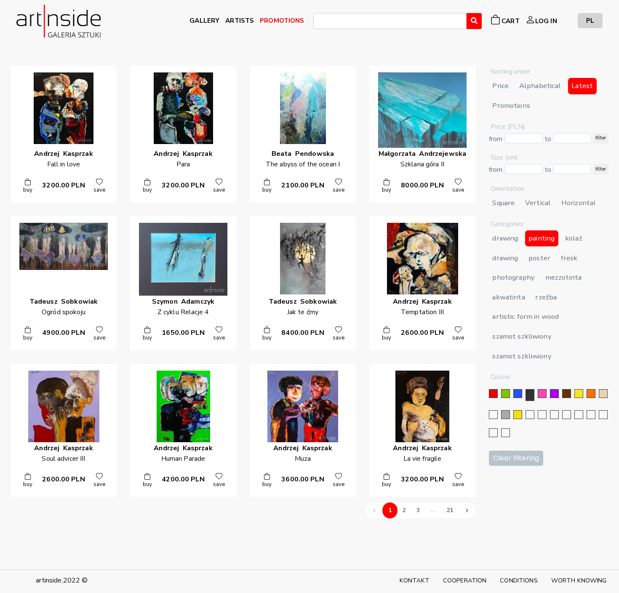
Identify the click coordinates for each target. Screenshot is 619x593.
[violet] (554, 394)
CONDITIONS (518, 580)
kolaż (573, 238)
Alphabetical (540, 86)
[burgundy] (493, 433)
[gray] (603, 415)
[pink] (542, 394)
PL (590, 20)
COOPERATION (465, 580)
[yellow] (579, 394)
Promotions (511, 105)
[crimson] (591, 415)
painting (541, 238)
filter (600, 137)
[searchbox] (318, 22)
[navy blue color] (567, 415)
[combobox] (390, 21)
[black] (530, 395)
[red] (493, 394)
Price (500, 86)
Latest (582, 86)
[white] (493, 415)
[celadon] (506, 433)
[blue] (518, 394)
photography (513, 277)
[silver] (530, 415)
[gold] (518, 415)
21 (449, 510)
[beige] (603, 394)
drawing (505, 238)
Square (503, 203)
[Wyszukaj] (474, 21)
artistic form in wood (525, 316)
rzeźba (546, 297)
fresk (569, 258)
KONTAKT (415, 580)
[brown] (567, 394)
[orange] (591, 394)
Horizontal (578, 203)
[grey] (506, 415)
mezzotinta (563, 277)
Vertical (538, 203)
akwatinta (508, 297)
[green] (506, 394)
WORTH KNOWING (579, 580)
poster (539, 258)
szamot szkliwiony (521, 336)
